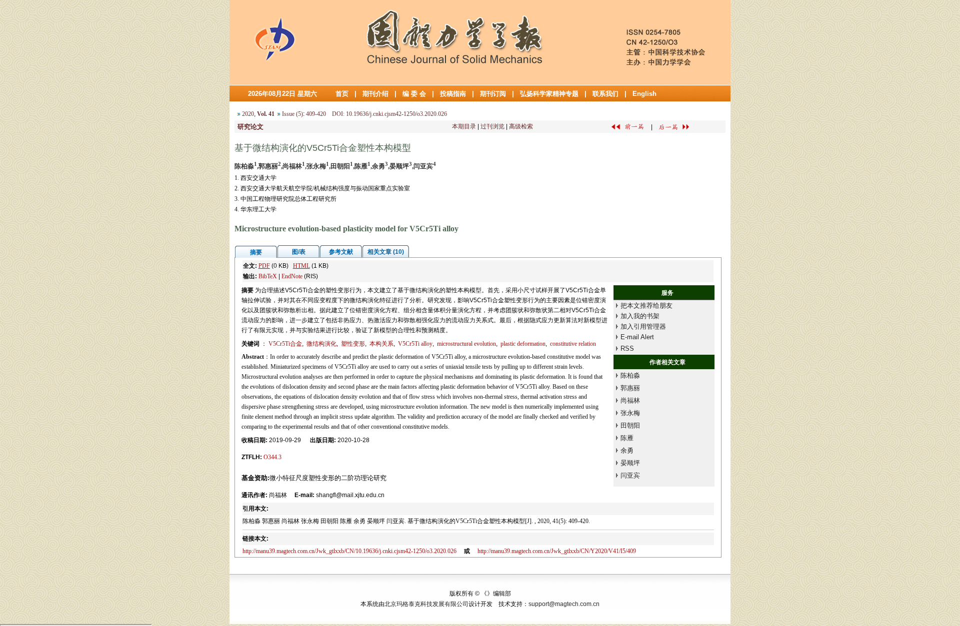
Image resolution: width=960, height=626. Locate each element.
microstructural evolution (466, 343)
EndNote (292, 276)
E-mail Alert (637, 337)
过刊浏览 (492, 126)
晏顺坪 (630, 463)
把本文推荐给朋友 (646, 305)
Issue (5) (292, 113)
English (644, 93)
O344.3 (273, 457)
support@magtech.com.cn (564, 604)
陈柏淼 (630, 375)
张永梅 (630, 413)
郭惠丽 (630, 388)
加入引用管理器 (643, 326)
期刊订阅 (493, 93)
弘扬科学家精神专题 (549, 93)
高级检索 (521, 126)
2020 (248, 113)
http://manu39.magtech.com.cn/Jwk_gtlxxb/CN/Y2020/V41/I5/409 (557, 551)
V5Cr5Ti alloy (415, 343)
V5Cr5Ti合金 (285, 343)
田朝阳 (630, 425)
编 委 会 (414, 93)
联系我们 (605, 93)
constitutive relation (573, 343)
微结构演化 (321, 343)
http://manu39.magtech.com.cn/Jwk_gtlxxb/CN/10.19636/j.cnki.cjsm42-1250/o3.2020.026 (349, 551)
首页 (342, 93)
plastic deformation (523, 343)
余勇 (627, 450)
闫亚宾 (630, 475)
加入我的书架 (640, 316)
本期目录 (464, 126)
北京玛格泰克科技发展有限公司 (426, 604)
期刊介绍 (375, 93)
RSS (627, 348)
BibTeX (267, 276)
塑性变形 (353, 343)
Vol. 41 (265, 113)
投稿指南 (453, 93)
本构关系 (382, 343)
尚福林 (630, 400)
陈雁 (627, 438)
